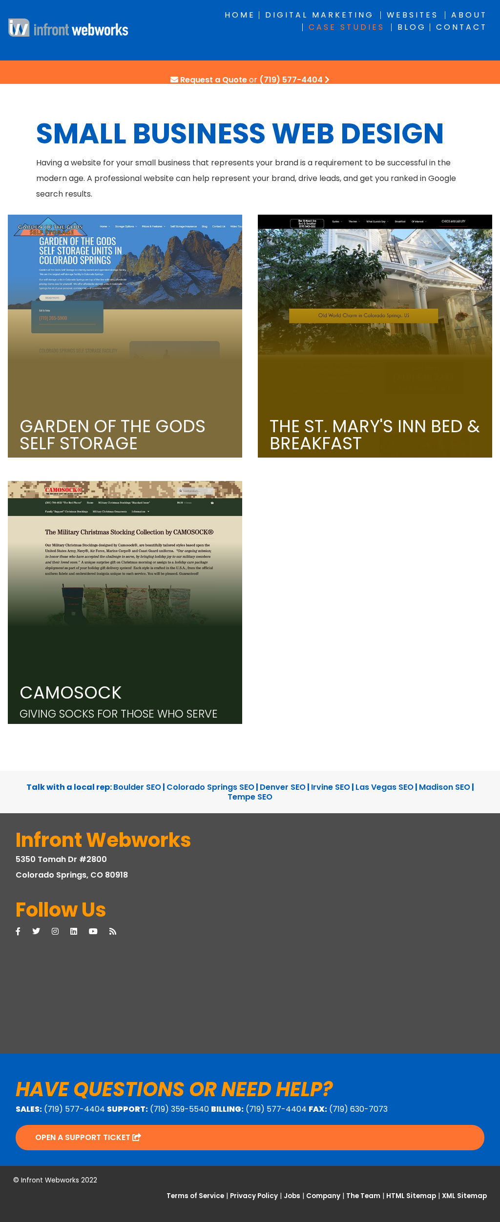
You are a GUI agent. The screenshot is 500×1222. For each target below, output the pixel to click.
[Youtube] (99, 932)
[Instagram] (61, 932)
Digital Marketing (319, 14)
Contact (461, 27)
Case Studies (347, 27)
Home (240, 14)
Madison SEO (444, 787)
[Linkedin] (79, 932)
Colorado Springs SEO (210, 787)
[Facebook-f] (24, 932)
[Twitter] (42, 932)
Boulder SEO (137, 787)
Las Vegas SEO (384, 787)
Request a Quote (213, 79)
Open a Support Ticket (83, 1137)
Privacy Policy (254, 1196)
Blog (411, 27)
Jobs (292, 1196)
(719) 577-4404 (291, 79)
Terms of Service (195, 1196)
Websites (412, 14)
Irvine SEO (330, 787)
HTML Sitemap (411, 1196)
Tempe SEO (250, 796)
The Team (363, 1196)
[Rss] (118, 932)
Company (323, 1196)
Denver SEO (283, 787)
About (469, 14)
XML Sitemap (464, 1196)
